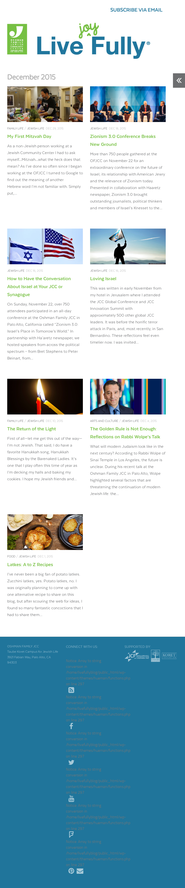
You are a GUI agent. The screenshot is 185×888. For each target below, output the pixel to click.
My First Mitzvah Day (29, 136)
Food (11, 556)
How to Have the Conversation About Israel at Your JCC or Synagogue (39, 287)
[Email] (80, 871)
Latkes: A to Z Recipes (30, 565)
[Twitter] (71, 762)
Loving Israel (103, 279)
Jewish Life (35, 128)
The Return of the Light (31, 429)
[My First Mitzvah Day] (45, 104)
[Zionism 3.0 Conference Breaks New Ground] (128, 104)
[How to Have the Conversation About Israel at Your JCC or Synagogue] (45, 246)
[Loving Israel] (128, 246)
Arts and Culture (104, 421)
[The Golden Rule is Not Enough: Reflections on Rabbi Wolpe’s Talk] (128, 396)
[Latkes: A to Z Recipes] (45, 532)
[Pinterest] (71, 871)
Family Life (15, 128)
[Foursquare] (71, 835)
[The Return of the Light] (45, 396)
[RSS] (71, 690)
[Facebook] (71, 726)
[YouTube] (71, 798)
